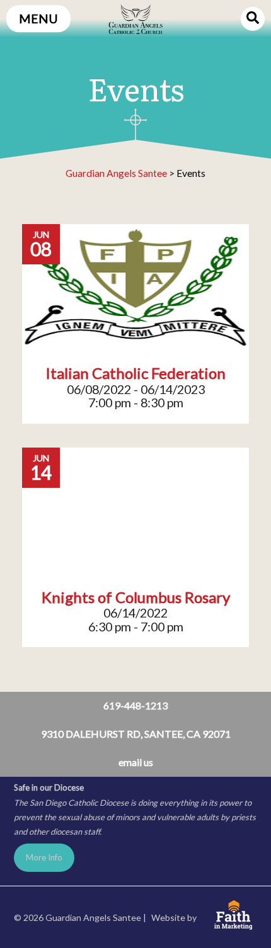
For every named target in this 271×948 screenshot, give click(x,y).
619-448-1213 (135, 705)
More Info (44, 857)
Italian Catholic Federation (135, 373)
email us (135, 762)
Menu (38, 18)
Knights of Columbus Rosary (136, 597)
